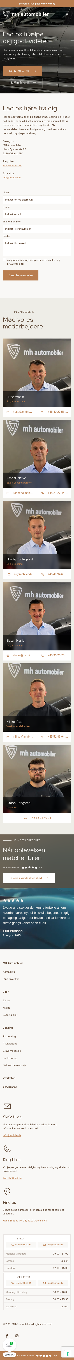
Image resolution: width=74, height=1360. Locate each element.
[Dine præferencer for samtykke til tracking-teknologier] (67, 1353)
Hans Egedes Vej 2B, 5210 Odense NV (25, 1220)
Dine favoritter (11, 978)
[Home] (26, 14)
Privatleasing (10, 1043)
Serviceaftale (10, 1086)
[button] (9, 1347)
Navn (6, 192)
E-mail (6, 207)
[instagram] (17, 1336)
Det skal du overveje (14, 1065)
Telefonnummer (12, 221)
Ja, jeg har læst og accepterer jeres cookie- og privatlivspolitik (33, 262)
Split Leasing (10, 1058)
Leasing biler (10, 1014)
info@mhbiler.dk (19, 82)
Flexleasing (9, 1036)
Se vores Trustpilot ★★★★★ (35, 3)
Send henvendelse (21, 275)
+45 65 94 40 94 (19, 71)
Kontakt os (9, 971)
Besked (7, 236)
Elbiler (6, 1000)
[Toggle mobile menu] (67, 14)
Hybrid (6, 1007)
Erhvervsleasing (12, 1050)
